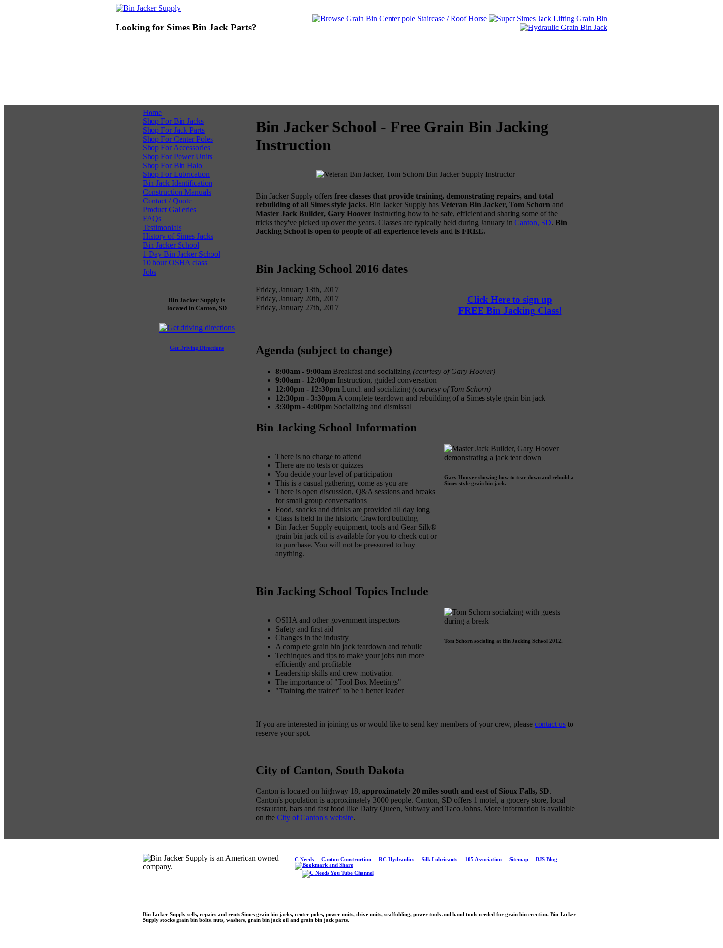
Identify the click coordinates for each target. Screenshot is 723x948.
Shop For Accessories (176, 148)
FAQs (152, 218)
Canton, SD (532, 222)
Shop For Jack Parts (174, 130)
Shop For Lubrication (176, 174)
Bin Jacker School (171, 245)
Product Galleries (169, 209)
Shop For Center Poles (178, 139)
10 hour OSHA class (175, 263)
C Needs (304, 859)
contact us (550, 724)
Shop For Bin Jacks (173, 121)
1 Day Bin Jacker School (181, 254)
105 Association (483, 859)
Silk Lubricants (439, 859)
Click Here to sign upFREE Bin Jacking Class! (510, 305)
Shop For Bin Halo (172, 165)
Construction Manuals (177, 192)
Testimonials (162, 227)
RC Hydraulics (396, 859)
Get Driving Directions (197, 348)
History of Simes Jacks (178, 236)
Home (152, 112)
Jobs (149, 272)
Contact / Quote (167, 201)
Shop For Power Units (177, 156)
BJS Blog (546, 859)
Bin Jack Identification (177, 183)
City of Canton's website (315, 817)
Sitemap (518, 859)
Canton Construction (346, 859)
